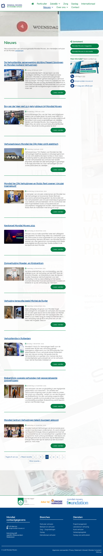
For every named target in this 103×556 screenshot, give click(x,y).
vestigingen (19, 51)
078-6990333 (13, 526)
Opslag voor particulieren (81, 535)
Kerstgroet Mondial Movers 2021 (19, 225)
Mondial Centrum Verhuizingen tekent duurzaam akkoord (31, 420)
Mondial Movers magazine (82, 46)
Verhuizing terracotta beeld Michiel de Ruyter (26, 301)
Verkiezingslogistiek (79, 532)
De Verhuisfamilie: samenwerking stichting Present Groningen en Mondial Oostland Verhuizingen (33, 63)
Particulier (42, 4)
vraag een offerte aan (85, 86)
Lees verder (58, 92)
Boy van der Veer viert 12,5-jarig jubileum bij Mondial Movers (33, 106)
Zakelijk (54, 4)
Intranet (85, 550)
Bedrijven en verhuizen (47, 527)
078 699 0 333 (80, 76)
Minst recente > (35, 461)
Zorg (65, 4)
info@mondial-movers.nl (84, 81)
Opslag (74, 4)
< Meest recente (26, 457)
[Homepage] (32, 4)
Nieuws (47, 7)
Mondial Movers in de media (82, 51)
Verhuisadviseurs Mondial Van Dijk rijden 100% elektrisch (31, 144)
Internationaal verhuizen (47, 535)
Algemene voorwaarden (60, 550)
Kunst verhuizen (78, 529)
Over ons (61, 7)
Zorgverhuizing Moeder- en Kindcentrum (23, 263)
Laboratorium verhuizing (81, 527)
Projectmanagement (80, 524)
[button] (82, 7)
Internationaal (88, 4)
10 (54, 457)
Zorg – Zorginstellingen (47, 529)
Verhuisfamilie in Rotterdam (17, 338)
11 (57, 457)
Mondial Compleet (95, 550)
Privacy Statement (75, 550)
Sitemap (98, 552)
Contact (75, 7)
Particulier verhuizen (46, 524)
